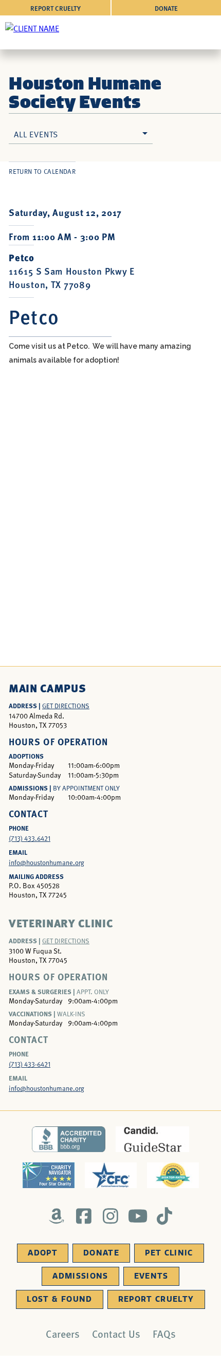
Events (151, 1276)
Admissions (80, 1276)
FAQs (164, 1333)
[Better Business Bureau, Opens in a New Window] (68, 1139)
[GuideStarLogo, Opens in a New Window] (152, 1139)
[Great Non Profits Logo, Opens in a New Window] (173, 1175)
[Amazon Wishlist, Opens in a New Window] (57, 1216)
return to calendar (42, 171)
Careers (63, 1333)
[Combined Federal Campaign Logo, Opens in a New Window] (111, 1175)
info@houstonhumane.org (46, 862)
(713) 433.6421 (29, 838)
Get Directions (65, 705)
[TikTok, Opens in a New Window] (165, 1216)
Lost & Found (59, 1299)
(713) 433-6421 (29, 1064)
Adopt (43, 1253)
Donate (166, 8)
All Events (36, 133)
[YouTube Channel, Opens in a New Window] (137, 1216)
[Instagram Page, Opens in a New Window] (111, 1216)
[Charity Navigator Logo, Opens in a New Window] (49, 1175)
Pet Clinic (169, 1253)
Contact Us (116, 1333)
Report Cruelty (55, 8)
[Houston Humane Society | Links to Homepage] (32, 27)
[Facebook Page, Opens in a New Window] (83, 1216)
